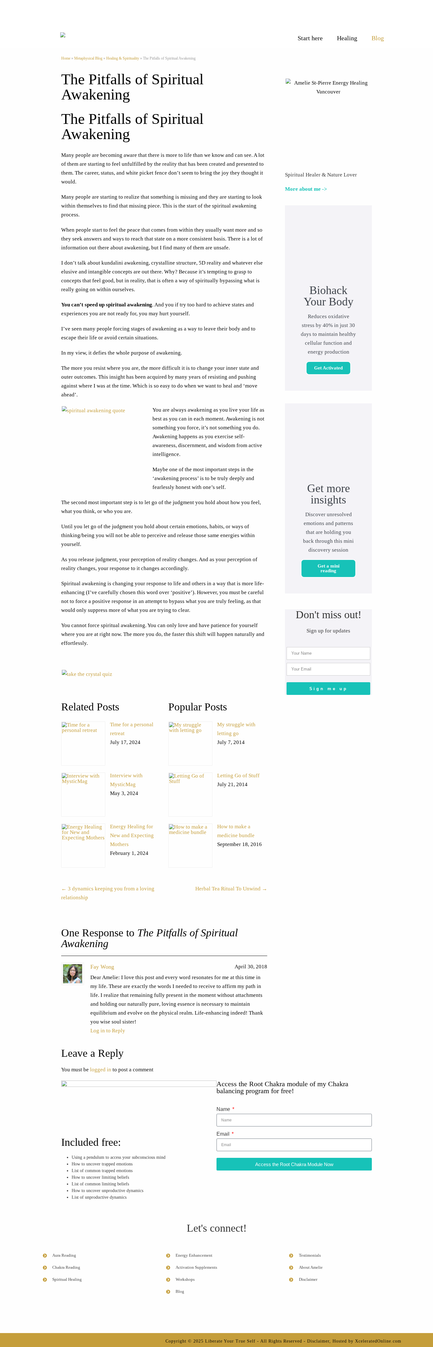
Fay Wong (102, 967)
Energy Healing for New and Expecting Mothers (132, 835)
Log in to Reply (107, 1031)
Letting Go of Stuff (238, 776)
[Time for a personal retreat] (83, 744)
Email (224, 1134)
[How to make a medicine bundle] (190, 846)
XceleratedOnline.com (378, 1341)
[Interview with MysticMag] (83, 795)
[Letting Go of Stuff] (190, 795)
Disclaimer (318, 1341)
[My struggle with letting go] (190, 744)
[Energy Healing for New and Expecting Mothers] (83, 846)
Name (224, 1109)
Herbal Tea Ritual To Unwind (231, 889)
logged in (100, 1070)
